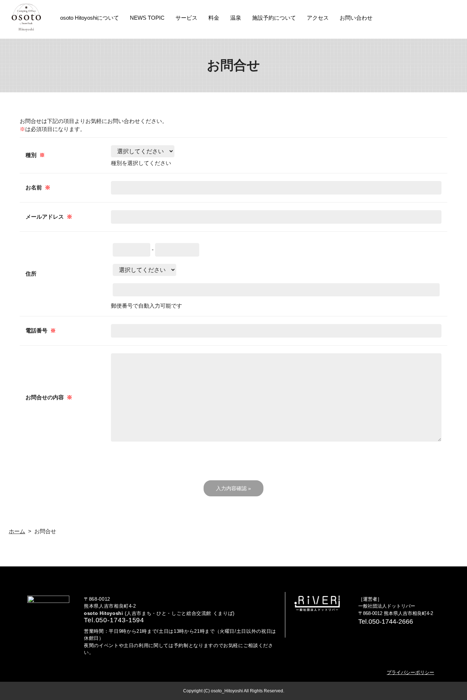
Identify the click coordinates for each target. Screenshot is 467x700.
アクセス (318, 18)
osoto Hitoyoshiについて (89, 18)
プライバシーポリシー (410, 672)
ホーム (17, 531)
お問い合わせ (356, 18)
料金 (213, 18)
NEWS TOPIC (147, 18)
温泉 (235, 18)
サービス (186, 18)
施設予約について (274, 18)
